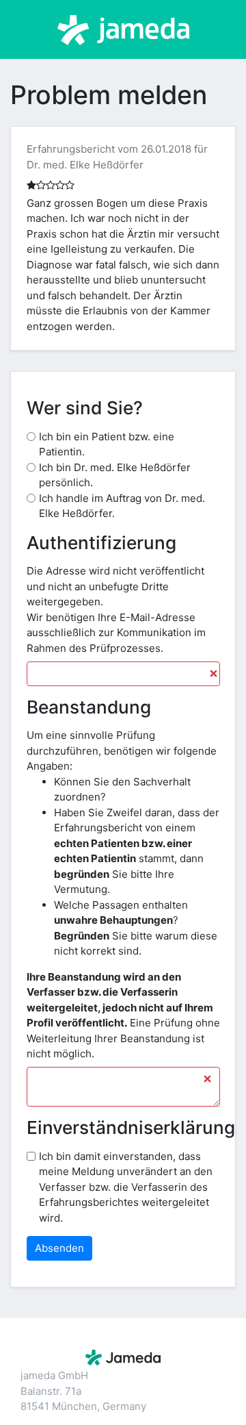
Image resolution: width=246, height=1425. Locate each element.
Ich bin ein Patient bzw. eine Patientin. (106, 444)
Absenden (59, 1247)
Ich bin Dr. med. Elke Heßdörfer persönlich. (115, 475)
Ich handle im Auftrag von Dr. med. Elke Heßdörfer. (122, 506)
